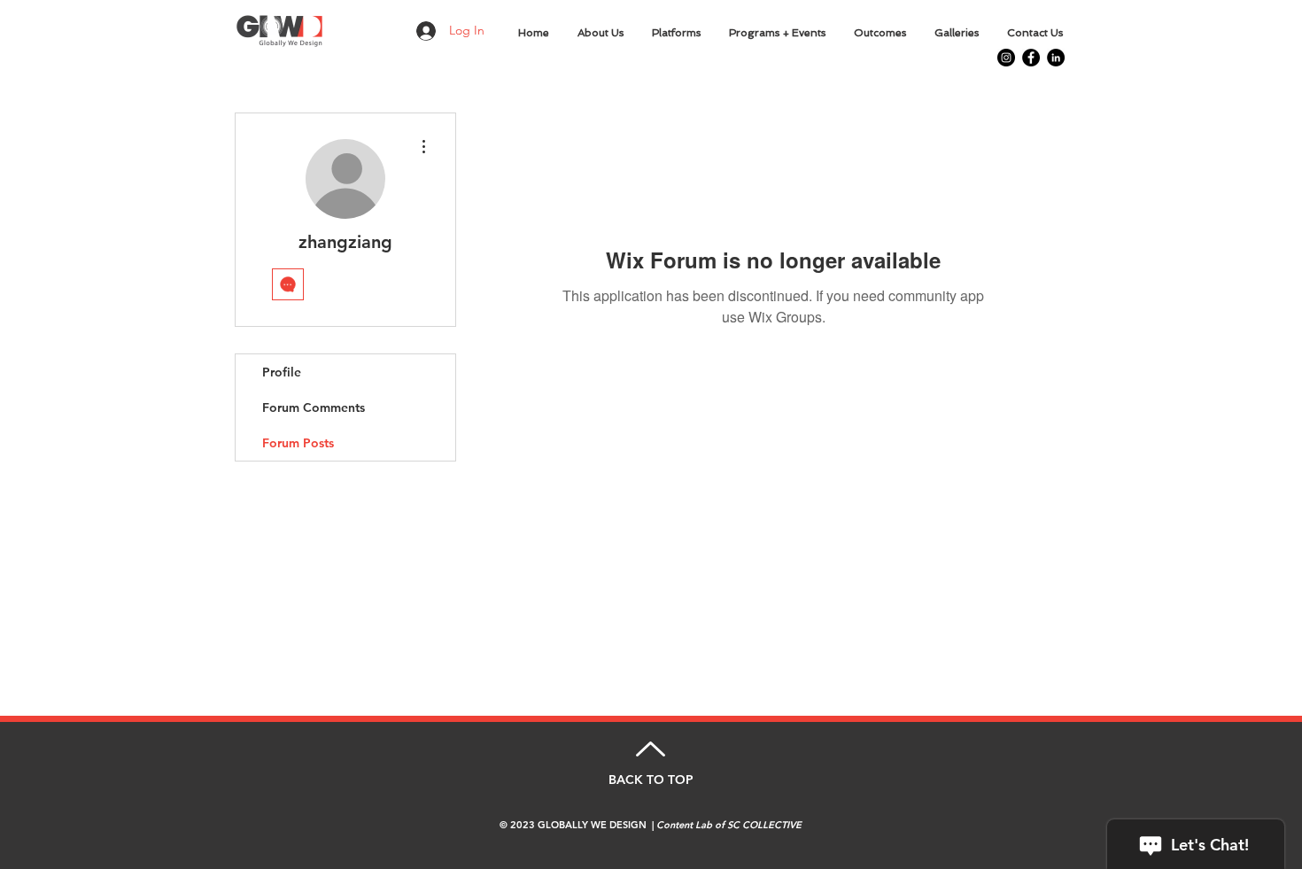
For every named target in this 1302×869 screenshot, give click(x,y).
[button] (601, 33)
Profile (281, 372)
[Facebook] (1031, 57)
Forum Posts (298, 443)
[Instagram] (1006, 57)
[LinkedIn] (1056, 57)
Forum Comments (313, 407)
